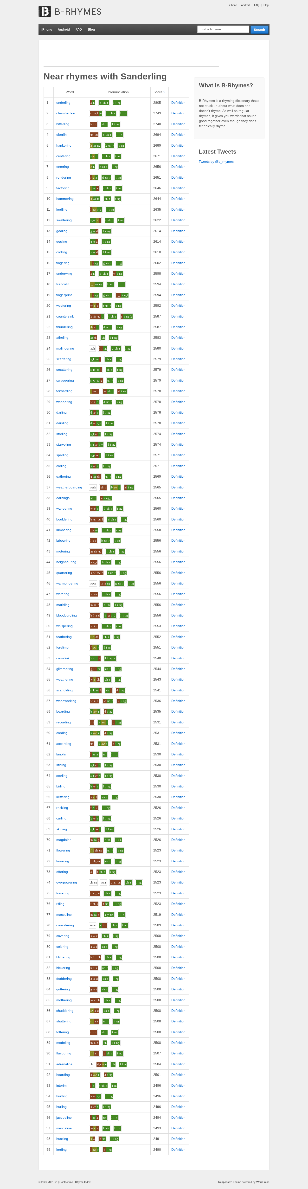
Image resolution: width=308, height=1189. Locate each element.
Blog (266, 5)
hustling (62, 1139)
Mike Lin (52, 1182)
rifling (60, 904)
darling (61, 412)
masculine (64, 914)
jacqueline (64, 1117)
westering (63, 305)
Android (245, 5)
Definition (178, 102)
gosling (61, 241)
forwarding (64, 391)
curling (61, 818)
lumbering (63, 530)
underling (63, 102)
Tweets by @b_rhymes (216, 161)
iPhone (233, 5)
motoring (63, 551)
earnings (63, 498)
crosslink (63, 658)
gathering (63, 476)
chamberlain (65, 113)
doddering (64, 979)
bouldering (64, 519)
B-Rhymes (74, 12)
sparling (62, 455)
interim (61, 1085)
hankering (63, 145)
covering (62, 936)
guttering (63, 989)
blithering (63, 957)
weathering (64, 679)
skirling (61, 829)
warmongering (67, 583)
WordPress (263, 1182)
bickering (63, 968)
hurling (61, 1107)
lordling (61, 209)
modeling (63, 1043)
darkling (62, 423)
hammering (65, 199)
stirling (61, 765)
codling (61, 252)
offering (62, 872)
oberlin (61, 134)
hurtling (62, 1096)
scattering (63, 359)
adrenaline (64, 1064)
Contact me (66, 1182)
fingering (63, 263)
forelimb (62, 647)
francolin (62, 284)
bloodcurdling (66, 615)
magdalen (63, 840)
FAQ (256, 5)
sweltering (64, 220)
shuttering (63, 1021)
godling (61, 231)
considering (65, 925)
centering (63, 156)
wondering (64, 402)
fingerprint (64, 295)
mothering (64, 1000)
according (63, 744)
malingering (65, 348)
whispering (64, 626)
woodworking (66, 701)
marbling (63, 605)
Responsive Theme (229, 1182)
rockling (62, 808)
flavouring (63, 1053)
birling (60, 786)
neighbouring (66, 562)
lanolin (61, 754)
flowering (63, 850)
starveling (63, 444)
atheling (62, 337)
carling (61, 466)
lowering (62, 861)
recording (63, 722)
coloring (62, 947)
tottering (62, 1032)
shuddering (64, 1011)
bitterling (62, 124)
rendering (63, 177)
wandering (64, 508)
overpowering (66, 882)
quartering (64, 573)
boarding (63, 711)
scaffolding (64, 690)
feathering (64, 637)
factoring (63, 188)
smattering (64, 369)
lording (61, 1149)
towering (62, 893)
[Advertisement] (131, 55)
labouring (63, 540)
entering (62, 167)
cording (62, 733)
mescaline (64, 1128)
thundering (64, 327)
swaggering (65, 380)
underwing (64, 273)
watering (62, 594)
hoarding (63, 1075)
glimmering (64, 669)
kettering (63, 797)
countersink (65, 316)
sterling (61, 776)
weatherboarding (69, 487)
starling (61, 434)
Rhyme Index (83, 1182)
